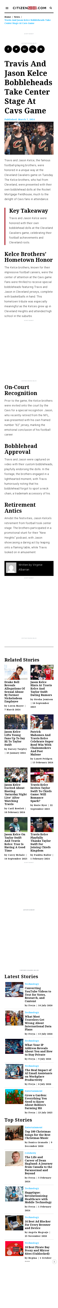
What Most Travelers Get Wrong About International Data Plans (38, 1023)
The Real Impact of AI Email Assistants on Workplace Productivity (38, 1075)
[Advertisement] (31, 38)
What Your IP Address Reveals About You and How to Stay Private (38, 1049)
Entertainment (33, 1091)
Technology (32, 983)
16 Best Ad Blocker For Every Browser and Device (38, 1225)
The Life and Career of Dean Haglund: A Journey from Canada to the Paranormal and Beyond (38, 1165)
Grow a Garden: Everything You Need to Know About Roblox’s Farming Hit (36, 1101)
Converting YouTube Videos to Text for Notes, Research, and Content (38, 994)
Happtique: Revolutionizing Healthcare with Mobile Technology (38, 1197)
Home (7, 16)
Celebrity (30, 1153)
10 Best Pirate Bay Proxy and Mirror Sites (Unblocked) (37, 1250)
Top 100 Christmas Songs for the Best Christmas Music (38, 1135)
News (17, 16)
